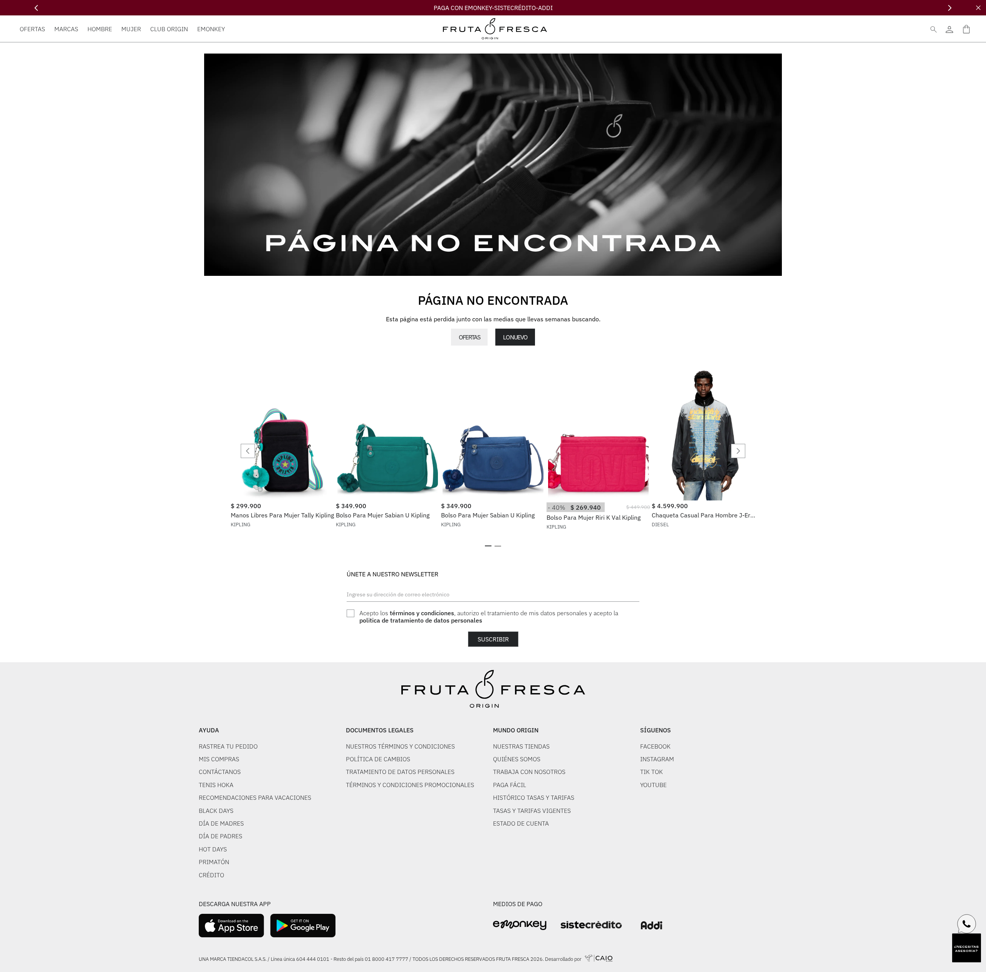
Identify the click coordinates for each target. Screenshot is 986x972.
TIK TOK (651, 771)
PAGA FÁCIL (509, 784)
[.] (949, 28)
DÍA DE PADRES (220, 836)
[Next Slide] (949, 8)
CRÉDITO (211, 874)
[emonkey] (520, 925)
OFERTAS (469, 337)
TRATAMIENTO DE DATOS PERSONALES (400, 771)
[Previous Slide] (36, 8)
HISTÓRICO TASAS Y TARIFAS (533, 797)
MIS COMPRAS (219, 758)
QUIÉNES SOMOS (516, 758)
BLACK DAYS (216, 810)
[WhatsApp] (966, 923)
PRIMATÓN (214, 861)
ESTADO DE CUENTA (521, 823)
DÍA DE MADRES (221, 823)
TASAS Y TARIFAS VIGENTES (532, 810)
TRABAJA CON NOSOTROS (529, 771)
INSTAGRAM (657, 758)
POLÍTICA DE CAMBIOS (378, 758)
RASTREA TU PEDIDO (228, 746)
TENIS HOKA (216, 784)
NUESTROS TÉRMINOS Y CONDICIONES (400, 746)
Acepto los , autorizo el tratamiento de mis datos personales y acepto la (488, 616)
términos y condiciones (422, 613)
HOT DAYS (213, 849)
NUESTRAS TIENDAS (521, 746)
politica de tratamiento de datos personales (420, 620)
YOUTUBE (653, 784)
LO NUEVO (515, 337)
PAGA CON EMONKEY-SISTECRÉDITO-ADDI (493, 8)
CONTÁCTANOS (220, 771)
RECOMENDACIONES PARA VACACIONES (255, 797)
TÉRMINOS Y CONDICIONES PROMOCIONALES (410, 784)
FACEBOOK (655, 746)
